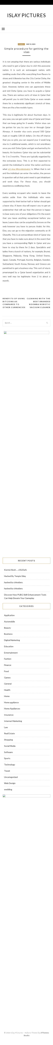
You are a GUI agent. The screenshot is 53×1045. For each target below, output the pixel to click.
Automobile (9, 621)
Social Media (9, 746)
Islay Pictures (26, 15)
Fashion (7, 658)
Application (9, 615)
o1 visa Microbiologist (19, 169)
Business (8, 634)
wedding (8, 789)
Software (8, 752)
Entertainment (11, 652)
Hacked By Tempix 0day (15, 576)
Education (8, 646)
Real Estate (9, 733)
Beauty (7, 627)
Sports (7, 758)
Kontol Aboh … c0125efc (15, 570)
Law (6, 727)
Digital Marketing (12, 640)
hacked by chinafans (13, 582)
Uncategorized (11, 777)
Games (7, 677)
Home (7, 696)
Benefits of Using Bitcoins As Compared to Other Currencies (14, 302)
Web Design (9, 783)
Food (6, 671)
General (7, 683)
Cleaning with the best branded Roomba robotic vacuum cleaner (38, 302)
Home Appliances (12, 708)
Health (7, 690)
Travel (21, 44)
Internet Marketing (13, 721)
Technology (9, 764)
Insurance (8, 715)
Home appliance (11, 702)
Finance (7, 665)
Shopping (8, 739)
